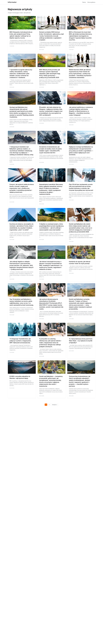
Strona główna (91, 2)
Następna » (54, 404)
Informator (12, 2)
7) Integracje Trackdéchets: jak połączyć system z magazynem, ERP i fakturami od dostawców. (20, 341)
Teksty (84, 2)
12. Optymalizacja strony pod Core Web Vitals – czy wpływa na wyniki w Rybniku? (80, 341)
